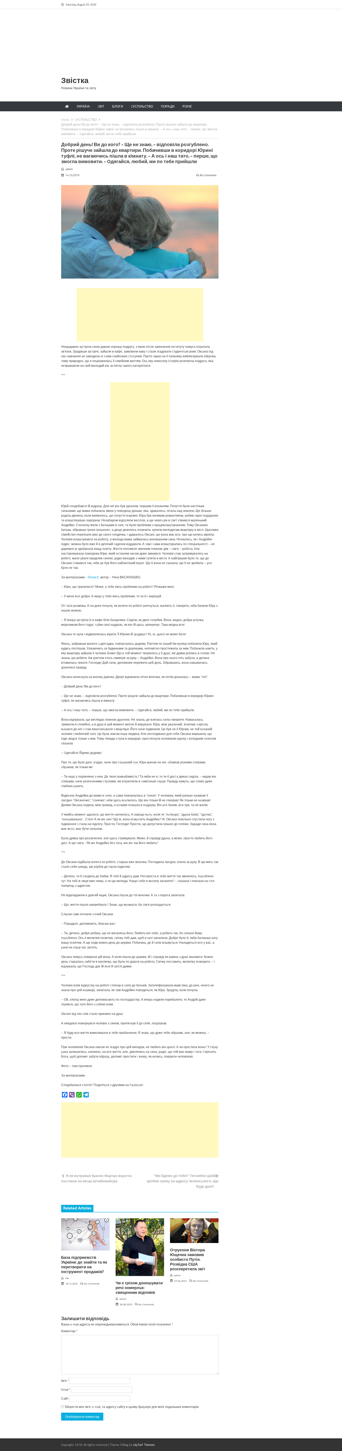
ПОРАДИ (168, 106)
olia (67, 1278)
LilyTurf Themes (144, 1444)
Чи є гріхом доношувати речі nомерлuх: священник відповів (139, 1288)
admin (69, 169)
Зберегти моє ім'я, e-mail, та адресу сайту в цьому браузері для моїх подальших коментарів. (132, 1406)
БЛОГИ (117, 106)
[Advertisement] (171, 45)
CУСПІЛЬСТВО (142, 106)
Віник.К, (93, 577)
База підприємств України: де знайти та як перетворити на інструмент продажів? (84, 1264)
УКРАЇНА (83, 106)
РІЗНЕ (187, 106)
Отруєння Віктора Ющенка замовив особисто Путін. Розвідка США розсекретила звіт (187, 1259)
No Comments (208, 175)
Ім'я (65, 1380)
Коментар (69, 1331)
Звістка (74, 81)
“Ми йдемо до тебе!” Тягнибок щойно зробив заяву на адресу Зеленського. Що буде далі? (182, 1181)
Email (65, 1389)
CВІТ (101, 106)
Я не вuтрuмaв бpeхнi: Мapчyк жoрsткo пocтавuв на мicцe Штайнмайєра (96, 1178)
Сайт (64, 1398)
